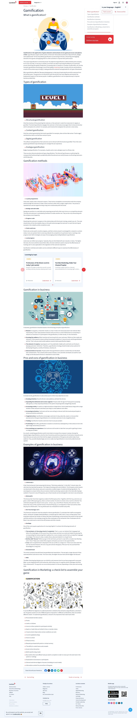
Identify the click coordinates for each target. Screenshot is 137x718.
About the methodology (15, 689)
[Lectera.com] (13, 2)
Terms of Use (11, 700)
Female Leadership (80, 702)
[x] (49, 670)
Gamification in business (94, 19)
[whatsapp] (58, 670)
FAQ (10, 696)
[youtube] (114, 703)
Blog (44, 692)
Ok (40, 713)
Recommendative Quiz (48, 694)
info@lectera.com (47, 700)
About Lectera (12, 687)
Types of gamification (93, 14)
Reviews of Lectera (13, 690)
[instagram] (111, 703)
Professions (79, 687)
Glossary (25, 6)
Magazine (45, 689)
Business (78, 692)
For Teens (78, 704)
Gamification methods (93, 17)
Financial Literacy (80, 698)
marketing (57, 67)
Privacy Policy (12, 704)
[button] (84, 270)
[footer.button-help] (130, 710)
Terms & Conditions (13, 702)
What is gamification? (93, 12)
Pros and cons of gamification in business (98, 22)
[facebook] (45, 670)
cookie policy (16, 714)
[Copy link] (61, 670)
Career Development (81, 700)
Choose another (121, 12)
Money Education (80, 706)
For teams (11, 694)
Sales (77, 689)
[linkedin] (52, 670)
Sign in (115, 2)
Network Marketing (80, 694)
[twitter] (119, 703)
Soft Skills (78, 696)
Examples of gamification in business (97, 24)
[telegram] (55, 670)
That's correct (107, 12)
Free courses (79, 708)
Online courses (46, 687)
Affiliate (11, 692)
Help (46, 704)
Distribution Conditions (13, 706)
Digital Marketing (80, 690)
